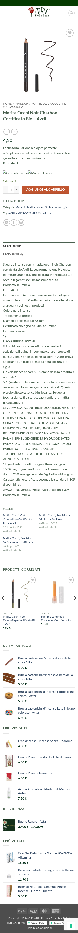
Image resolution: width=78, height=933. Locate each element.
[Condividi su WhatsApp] (6, 222)
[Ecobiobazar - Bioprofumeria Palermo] (39, 13)
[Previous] (3, 605)
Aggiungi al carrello (45, 189)
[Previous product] (14, 132)
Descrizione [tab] (12, 246)
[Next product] (6, 132)
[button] (5, 13)
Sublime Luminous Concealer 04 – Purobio (56, 618)
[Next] (74, 605)
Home (7, 103)
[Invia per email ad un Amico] (21, 222)
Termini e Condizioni (39, 927)
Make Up (21, 103)
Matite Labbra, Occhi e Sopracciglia (47, 207)
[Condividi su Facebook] (14, 222)
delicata (46, 213)
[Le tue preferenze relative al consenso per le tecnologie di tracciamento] (71, 926)
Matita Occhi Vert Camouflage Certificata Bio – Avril (17, 519)
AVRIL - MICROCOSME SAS (24, 213)
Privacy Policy (38, 923)
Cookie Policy (60, 923)
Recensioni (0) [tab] (13, 254)
